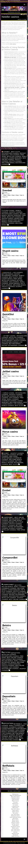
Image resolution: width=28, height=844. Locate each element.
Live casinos (18, 272)
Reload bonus (14, 519)
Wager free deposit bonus (15, 795)
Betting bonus (7, 274)
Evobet (6, 453)
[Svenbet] (14, 178)
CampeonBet (8, 517)
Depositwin (15, 653)
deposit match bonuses (9, 87)
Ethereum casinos (9, 401)
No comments (7, 193)
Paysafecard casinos (10, 153)
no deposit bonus (13, 217)
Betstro (18, 585)
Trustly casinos (8, 286)
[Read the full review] (6, 509)
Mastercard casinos (10, 342)
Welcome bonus (8, 162)
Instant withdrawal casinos (11, 274)
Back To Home (22, 19)
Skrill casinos (12, 399)
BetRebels (18, 724)
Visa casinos (14, 155)
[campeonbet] (14, 545)
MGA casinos (17, 659)
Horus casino (8, 393)
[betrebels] (14, 753)
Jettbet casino (9, 336)
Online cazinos (10, 8)
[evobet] (14, 478)
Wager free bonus (15, 836)
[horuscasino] (14, 419)
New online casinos (14, 158)
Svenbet (6, 151)
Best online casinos (17, 599)
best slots (15, 151)
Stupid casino (8, 210)
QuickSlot (7, 272)
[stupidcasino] (14, 239)
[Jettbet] (14, 359)
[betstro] (14, 613)
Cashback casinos (9, 588)
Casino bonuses (15, 158)
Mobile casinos (8, 405)
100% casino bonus (9, 593)
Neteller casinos (14, 156)
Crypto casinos (15, 161)
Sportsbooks (14, 283)
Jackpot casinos (15, 212)
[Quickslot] (14, 302)
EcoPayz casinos (15, 528)
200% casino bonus (12, 277)
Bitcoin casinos (8, 339)
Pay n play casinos (15, 814)
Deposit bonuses (14, 215)
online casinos (13, 44)
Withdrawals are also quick (10, 57)
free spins (17, 87)
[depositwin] (14, 684)
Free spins (17, 278)
